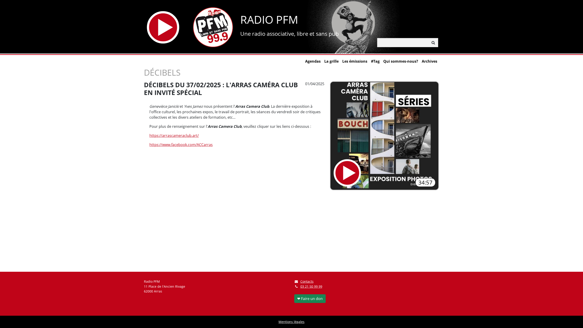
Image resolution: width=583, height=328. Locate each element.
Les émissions (354, 61)
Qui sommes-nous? (400, 61)
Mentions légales (291, 322)
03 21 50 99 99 (311, 286)
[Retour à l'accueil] (213, 27)
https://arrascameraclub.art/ (174, 135)
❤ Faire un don (310, 298)
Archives (429, 61)
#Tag (375, 61)
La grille (331, 61)
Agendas (313, 61)
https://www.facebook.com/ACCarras (181, 144)
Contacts (307, 281)
